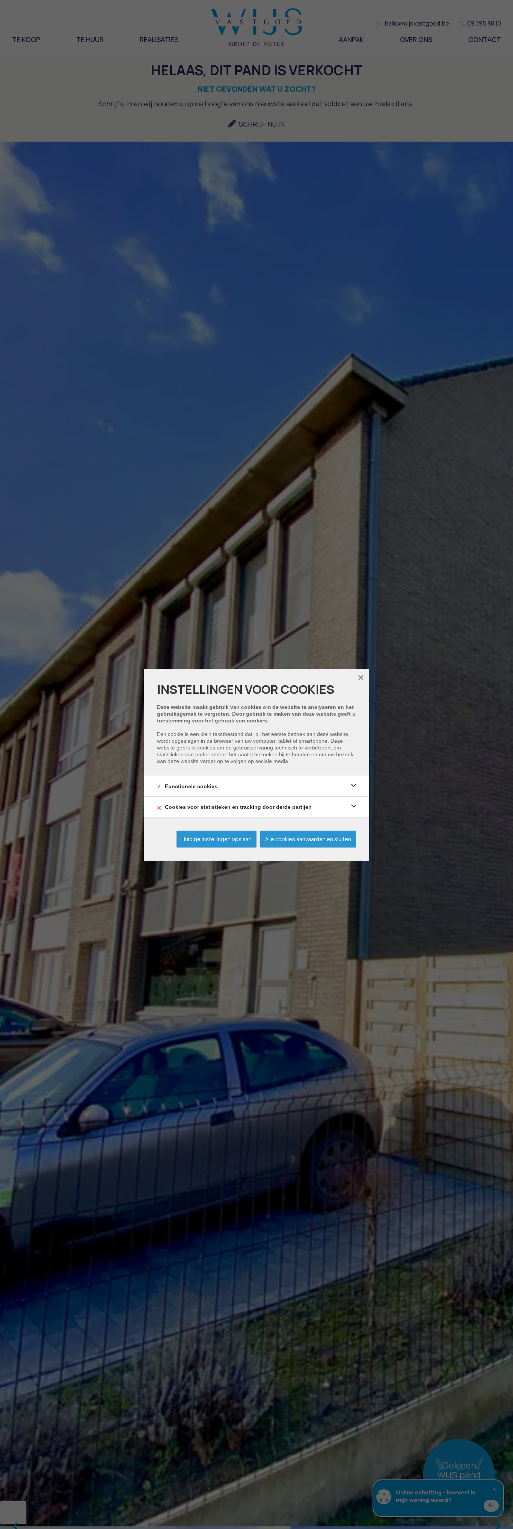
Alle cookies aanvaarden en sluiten (308, 839)
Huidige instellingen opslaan (216, 839)
